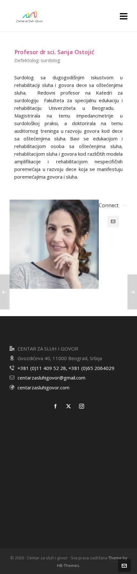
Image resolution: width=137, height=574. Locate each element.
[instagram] (81, 406)
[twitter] (68, 406)
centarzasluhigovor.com (43, 387)
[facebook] (55, 406)
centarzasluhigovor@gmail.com (51, 377)
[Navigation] (123, 16)
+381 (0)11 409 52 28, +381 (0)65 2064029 (66, 368)
